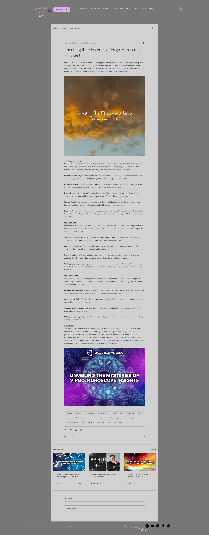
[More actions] (143, 43)
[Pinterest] (168, 526)
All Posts (55, 28)
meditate (91, 418)
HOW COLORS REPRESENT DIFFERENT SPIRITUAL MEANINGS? (137, 475)
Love (64, 28)
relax (140, 418)
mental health (131, 413)
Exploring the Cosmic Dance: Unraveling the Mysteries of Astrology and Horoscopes (67, 475)
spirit (133, 418)
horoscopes (118, 422)
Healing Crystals (75, 28)
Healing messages (103, 413)
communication (89, 413)
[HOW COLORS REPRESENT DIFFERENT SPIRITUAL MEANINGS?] (140, 462)
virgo (109, 422)
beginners (69, 418)
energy (117, 418)
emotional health (118, 413)
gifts (140, 413)
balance (68, 422)
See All (153, 449)
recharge (100, 418)
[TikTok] (163, 526)
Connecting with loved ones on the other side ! (103, 475)
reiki (83, 422)
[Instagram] (147, 526)
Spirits (76, 422)
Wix (70, 526)
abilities (78, 413)
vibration (91, 422)
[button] (180, 9)
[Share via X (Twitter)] (71, 430)
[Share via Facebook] (65, 430)
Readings (125, 418)
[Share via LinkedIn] (76, 430)
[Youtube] (152, 526)
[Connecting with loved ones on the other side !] (104, 462)
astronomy (100, 422)
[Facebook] (158, 526)
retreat (109, 418)
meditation (69, 413)
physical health (80, 418)
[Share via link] (81, 430)
